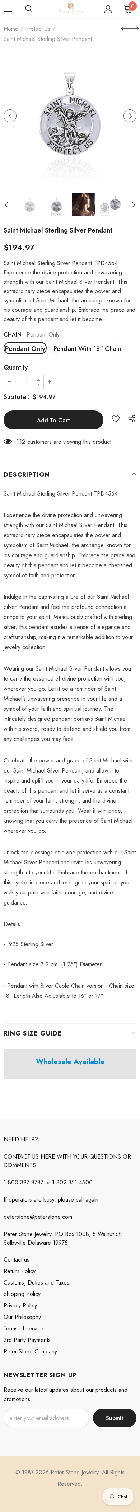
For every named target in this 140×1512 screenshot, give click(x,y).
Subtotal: (17, 397)
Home (11, 29)
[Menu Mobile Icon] (8, 9)
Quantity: (17, 367)
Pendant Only (25, 348)
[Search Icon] (28, 9)
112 (20, 441)
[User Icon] (108, 9)
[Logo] (71, 8)
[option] (70, 116)
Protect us (37, 29)
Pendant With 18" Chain (87, 348)
